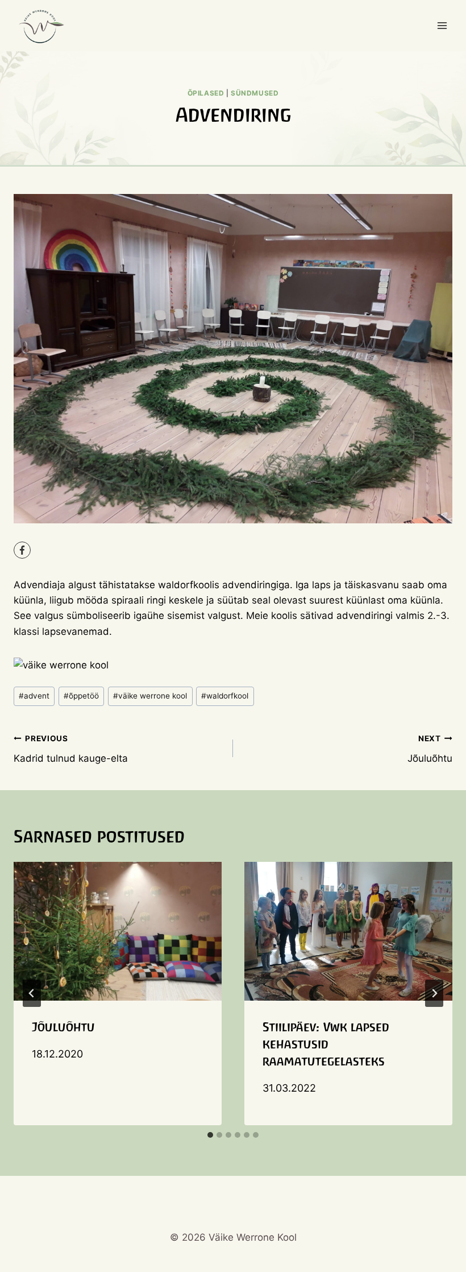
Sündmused (254, 93)
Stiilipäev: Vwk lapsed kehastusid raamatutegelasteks (326, 1044)
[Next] (434, 993)
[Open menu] (441, 25)
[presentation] (118, 931)
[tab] (210, 1135)
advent (34, 695)
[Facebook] (22, 550)
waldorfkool (224, 695)
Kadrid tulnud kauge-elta (71, 749)
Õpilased (206, 93)
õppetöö (81, 695)
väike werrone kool (150, 695)
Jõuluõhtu (429, 749)
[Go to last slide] (32, 993)
